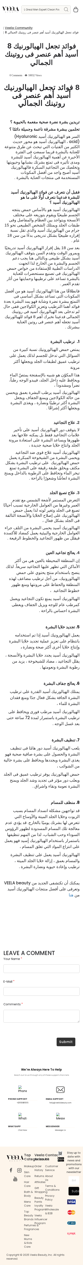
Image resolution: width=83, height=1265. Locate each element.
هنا (71, 895)
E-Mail (7, 981)
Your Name (11, 959)
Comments (12, 1004)
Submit (66, 1041)
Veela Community (19, 28)
